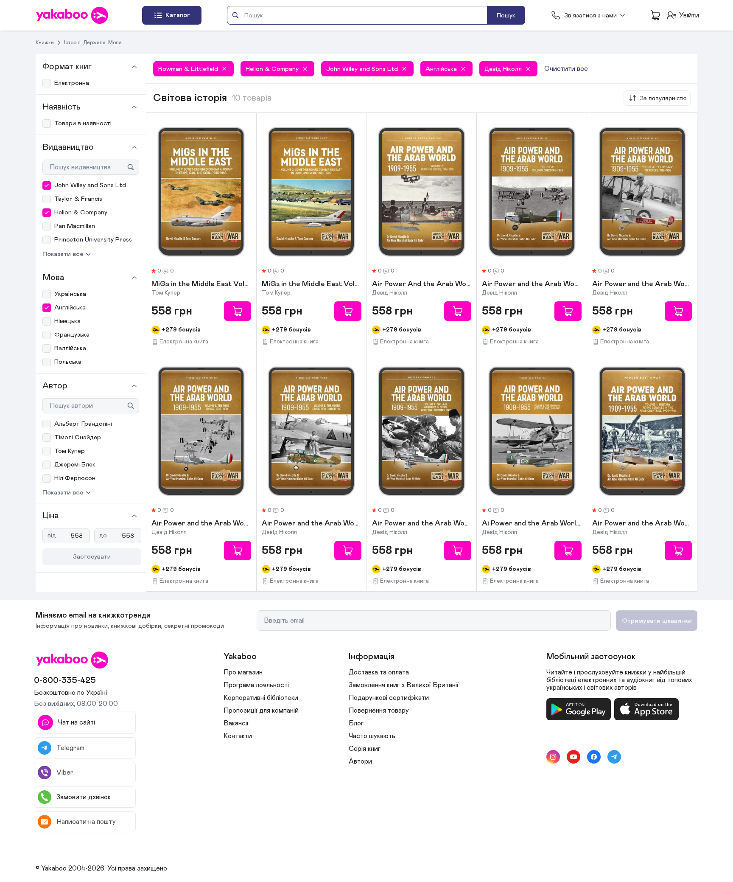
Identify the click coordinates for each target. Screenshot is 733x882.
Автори (360, 761)
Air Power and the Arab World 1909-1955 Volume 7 (422, 523)
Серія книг (364, 748)
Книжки (45, 42)
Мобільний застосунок (590, 656)
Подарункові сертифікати (389, 697)
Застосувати (92, 556)
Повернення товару (379, 710)
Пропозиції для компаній (261, 710)
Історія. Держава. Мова (93, 42)
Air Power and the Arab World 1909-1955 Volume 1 (642, 523)
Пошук (506, 15)
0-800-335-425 (65, 680)
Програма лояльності (256, 685)
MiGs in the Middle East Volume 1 (201, 284)
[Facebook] (594, 757)
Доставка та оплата (379, 672)
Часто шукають (372, 736)
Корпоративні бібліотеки (261, 697)
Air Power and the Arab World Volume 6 (311, 523)
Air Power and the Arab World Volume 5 (201, 523)
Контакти (238, 736)
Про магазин (243, 672)
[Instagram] (553, 757)
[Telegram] (614, 757)
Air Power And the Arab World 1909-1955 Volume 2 (422, 284)
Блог (356, 723)
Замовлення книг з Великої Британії (404, 685)
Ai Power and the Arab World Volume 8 (532, 523)
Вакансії (236, 723)
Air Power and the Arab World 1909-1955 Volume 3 (532, 284)
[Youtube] (573, 757)
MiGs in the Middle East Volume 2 (311, 284)
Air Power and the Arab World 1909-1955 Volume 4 (642, 284)
